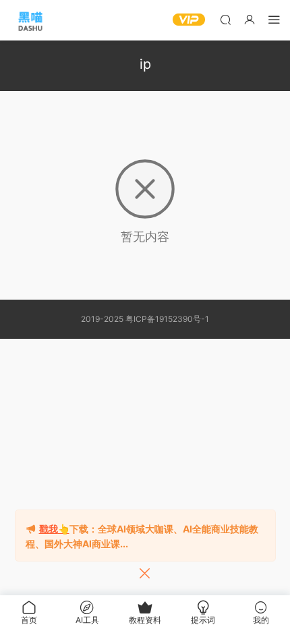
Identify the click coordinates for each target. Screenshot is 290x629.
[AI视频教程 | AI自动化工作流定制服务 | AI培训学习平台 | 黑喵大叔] (30, 20)
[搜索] (225, 19)
